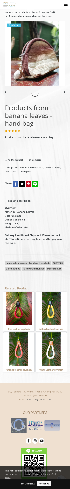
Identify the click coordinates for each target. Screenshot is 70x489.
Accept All (44, 483)
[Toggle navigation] (65, 4)
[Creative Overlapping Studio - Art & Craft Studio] (19, 425)
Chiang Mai (25, 171)
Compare (36, 160)
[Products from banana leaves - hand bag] (35, 53)
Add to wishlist (15, 160)
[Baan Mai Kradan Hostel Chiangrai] (35, 425)
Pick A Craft (11, 171)
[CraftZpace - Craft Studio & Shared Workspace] (52, 425)
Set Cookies (27, 483)
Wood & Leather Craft (31, 167)
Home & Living (52, 167)
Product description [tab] (19, 201)
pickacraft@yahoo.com (38, 399)
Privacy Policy (39, 473)
